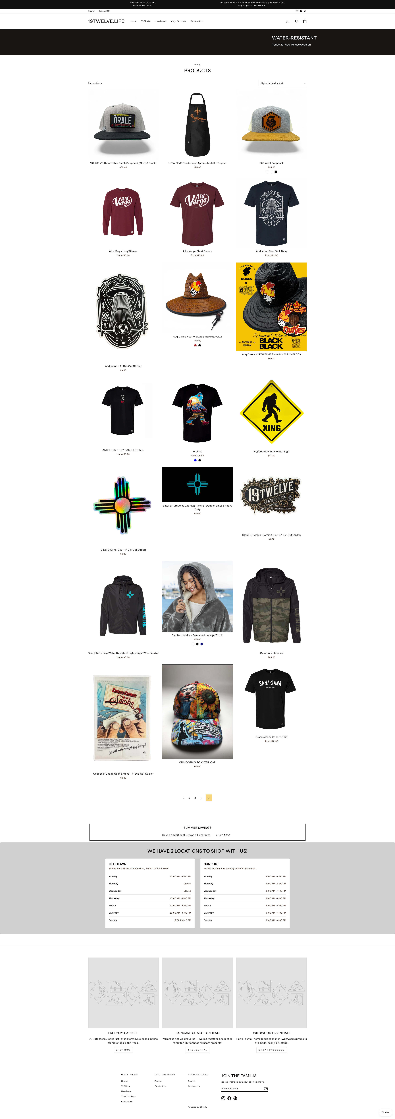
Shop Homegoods (272, 1050)
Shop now (123, 1050)
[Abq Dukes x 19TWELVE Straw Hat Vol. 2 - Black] (199, 345)
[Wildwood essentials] (271, 993)
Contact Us (104, 11)
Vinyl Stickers (178, 21)
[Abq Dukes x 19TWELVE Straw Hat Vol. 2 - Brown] (195, 345)
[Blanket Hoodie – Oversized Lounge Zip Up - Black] (197, 644)
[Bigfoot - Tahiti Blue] (195, 460)
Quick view (123, 156)
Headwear (160, 21)
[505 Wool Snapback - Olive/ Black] (275, 171)
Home (133, 21)
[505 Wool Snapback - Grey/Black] (267, 171)
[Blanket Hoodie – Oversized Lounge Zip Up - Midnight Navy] (201, 644)
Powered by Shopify (197, 1107)
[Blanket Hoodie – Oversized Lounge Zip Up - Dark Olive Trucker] (193, 644)
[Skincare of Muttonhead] (197, 993)
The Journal (197, 1050)
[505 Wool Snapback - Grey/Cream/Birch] (271, 171)
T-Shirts (145, 21)
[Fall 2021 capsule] (123, 993)
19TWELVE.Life (106, 21)
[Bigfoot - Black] (199, 460)
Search (91, 11)
